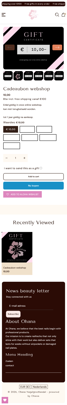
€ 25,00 (27, 129)
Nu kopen (33, 185)
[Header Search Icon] (57, 15)
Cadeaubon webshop (14, 267)
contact (10, 365)
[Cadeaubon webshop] (33, 48)
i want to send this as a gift (22, 168)
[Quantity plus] (24, 158)
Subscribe (13, 314)
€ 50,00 (44, 129)
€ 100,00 (11, 137)
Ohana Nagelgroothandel (32, 392)
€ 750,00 (11, 145)
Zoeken (9, 361)
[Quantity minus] (6, 158)
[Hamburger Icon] (4, 15)
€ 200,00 (48, 137)
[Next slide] (57, 47)
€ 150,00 (29, 137)
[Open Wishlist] (5, 400)
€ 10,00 (10, 129)
